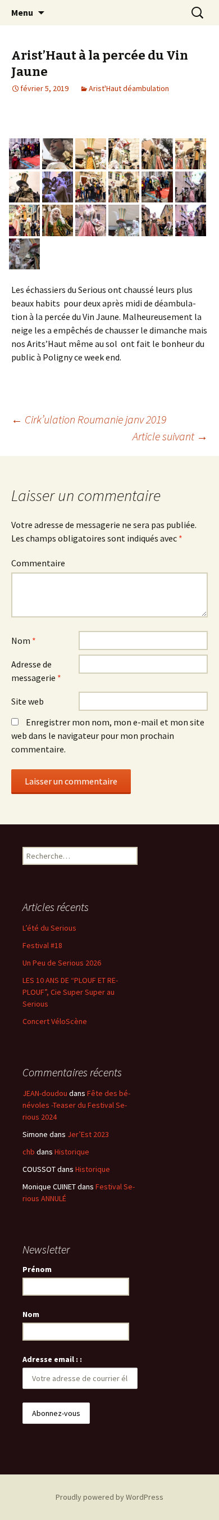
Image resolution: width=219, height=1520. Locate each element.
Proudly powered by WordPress (109, 1497)
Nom (23, 640)
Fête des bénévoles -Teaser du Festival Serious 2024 (76, 1105)
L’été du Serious (49, 928)
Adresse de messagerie (36, 670)
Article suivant (170, 436)
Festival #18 (42, 945)
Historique (71, 1152)
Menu (22, 12)
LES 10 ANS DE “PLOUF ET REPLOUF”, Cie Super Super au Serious (70, 992)
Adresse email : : (52, 1359)
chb (28, 1152)
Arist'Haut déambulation (129, 88)
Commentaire (38, 563)
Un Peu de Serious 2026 (61, 963)
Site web (27, 701)
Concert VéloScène (54, 1021)
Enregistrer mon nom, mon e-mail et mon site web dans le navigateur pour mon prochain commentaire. (107, 735)
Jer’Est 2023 (88, 1134)
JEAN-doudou (44, 1093)
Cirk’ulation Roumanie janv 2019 (88, 419)
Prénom (37, 1269)
